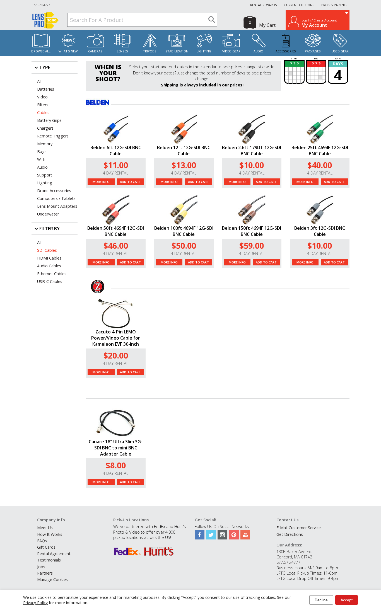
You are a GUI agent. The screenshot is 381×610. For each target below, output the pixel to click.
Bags (42, 151)
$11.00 (115, 164)
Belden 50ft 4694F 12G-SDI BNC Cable (115, 231)
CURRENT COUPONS (299, 5)
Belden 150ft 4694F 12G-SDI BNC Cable (251, 231)
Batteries (45, 89)
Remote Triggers (53, 136)
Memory (44, 143)
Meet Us (45, 527)
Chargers (45, 128)
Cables (43, 112)
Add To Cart (130, 182)
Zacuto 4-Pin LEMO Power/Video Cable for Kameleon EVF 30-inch (115, 338)
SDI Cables (47, 250)
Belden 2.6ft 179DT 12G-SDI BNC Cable (251, 150)
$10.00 (251, 164)
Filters (42, 104)
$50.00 (184, 245)
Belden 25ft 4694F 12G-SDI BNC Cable (319, 150)
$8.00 (116, 465)
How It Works (49, 534)
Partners (45, 573)
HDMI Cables (49, 258)
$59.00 (251, 245)
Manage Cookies (52, 579)
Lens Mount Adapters (57, 206)
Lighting (204, 51)
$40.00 (319, 164)
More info (101, 182)
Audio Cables (49, 265)
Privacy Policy (35, 602)
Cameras (95, 51)
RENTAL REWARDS (263, 5)
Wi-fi (41, 159)
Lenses (122, 51)
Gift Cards (46, 547)
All (39, 81)
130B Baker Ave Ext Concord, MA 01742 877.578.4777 (294, 557)
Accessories (286, 51)
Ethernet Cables (51, 273)
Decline (321, 600)
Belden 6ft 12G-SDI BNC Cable (115, 150)
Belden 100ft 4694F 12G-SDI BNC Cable (183, 231)
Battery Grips (49, 120)
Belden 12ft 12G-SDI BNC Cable (183, 150)
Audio (258, 51)
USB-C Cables (49, 281)
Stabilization (176, 51)
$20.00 (115, 355)
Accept (347, 600)
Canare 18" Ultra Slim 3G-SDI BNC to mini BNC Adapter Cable (116, 448)
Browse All (40, 51)
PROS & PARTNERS (335, 5)
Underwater (48, 214)
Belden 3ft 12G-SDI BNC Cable (319, 231)
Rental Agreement (54, 553)
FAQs (42, 540)
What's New (68, 51)
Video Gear (231, 51)
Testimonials (49, 560)
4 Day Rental (115, 173)
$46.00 (115, 245)
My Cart (267, 25)
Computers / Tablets (56, 198)
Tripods (149, 51)
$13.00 (184, 164)
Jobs (41, 566)
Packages (313, 51)
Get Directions (289, 534)
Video (42, 97)
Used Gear (340, 51)
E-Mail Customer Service (298, 527)
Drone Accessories (54, 190)
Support (44, 175)
